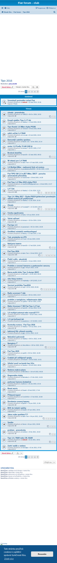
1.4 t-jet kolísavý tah (16, 319)
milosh (24, 102)
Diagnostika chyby (15, 375)
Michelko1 (25, 371)
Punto (15, 104)
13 (51, 209)
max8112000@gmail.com (30, 184)
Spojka (10, 422)
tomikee (24, 432)
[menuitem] (7, 8)
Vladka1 (25, 122)
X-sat (24, 239)
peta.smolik (13, 84)
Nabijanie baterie (14, 244)
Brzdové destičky (15, 153)
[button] (37, 91)
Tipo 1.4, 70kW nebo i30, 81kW (20, 438)
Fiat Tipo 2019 (13, 351)
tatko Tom (25, 162)
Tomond (25, 128)
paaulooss (25, 321)
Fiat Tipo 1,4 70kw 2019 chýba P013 (22, 182)
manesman (26, 177)
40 (46, 193)
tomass (24, 148)
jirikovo (24, 384)
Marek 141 (25, 141)
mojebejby (25, 280)
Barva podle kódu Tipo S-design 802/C (23, 272)
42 (51, 193)
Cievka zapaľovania (15, 213)
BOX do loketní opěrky (17, 408)
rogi (23, 287)
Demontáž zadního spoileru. (19, 140)
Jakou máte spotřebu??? (18, 415)
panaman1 (25, 227)
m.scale (24, 135)
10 (49, 256)
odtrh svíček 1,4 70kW (16, 133)
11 (46, 209)
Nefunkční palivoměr (16, 337)
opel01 (24, 353)
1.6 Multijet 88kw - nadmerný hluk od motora (26, 167)
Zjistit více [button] (9, 559)
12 (49, 209)
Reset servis (12, 388)
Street (24, 424)
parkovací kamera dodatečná (19, 382)
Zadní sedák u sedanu (17, 446)
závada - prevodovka (16, 113)
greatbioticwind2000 (28, 169)
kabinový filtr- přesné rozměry (20, 331)
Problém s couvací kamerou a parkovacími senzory (29, 266)
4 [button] (34, 91)
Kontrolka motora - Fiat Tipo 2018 (21, 325)
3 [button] (31, 91)
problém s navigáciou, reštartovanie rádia (25, 300)
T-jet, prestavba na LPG (17, 237)
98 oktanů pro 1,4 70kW (17, 161)
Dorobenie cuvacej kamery (18, 402)
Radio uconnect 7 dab (16, 293)
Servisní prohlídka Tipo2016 (19, 285)
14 (54, 209)
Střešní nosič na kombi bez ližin (21, 363)
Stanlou (24, 365)
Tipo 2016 (6, 80)
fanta (24, 215)
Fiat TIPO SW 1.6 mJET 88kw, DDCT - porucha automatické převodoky (26, 175)
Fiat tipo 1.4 (12, 225)
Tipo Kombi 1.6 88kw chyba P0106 (22, 127)
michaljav (25, 447)
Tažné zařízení (13, 219)
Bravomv (25, 314)
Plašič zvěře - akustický (17, 259)
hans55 (24, 154)
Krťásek (25, 359)
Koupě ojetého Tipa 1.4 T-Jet (19, 120)
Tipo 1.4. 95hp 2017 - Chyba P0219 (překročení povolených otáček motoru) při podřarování (32, 198)
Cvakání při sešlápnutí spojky (20, 358)
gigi (23, 267)
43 (54, 193)
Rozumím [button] (42, 554)
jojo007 (24, 403)
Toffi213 (24, 114)
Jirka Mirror (26, 345)
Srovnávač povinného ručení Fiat (21, 100)
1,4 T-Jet (11, 189)
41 (49, 193)
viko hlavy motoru (15, 279)
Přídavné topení (14, 395)
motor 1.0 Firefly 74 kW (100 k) (20, 146)
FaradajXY (25, 207)
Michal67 (25, 274)
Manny (24, 233)
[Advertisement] (28, 46)
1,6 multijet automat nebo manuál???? (23, 313)
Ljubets (24, 301)
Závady (10, 205)
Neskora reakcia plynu (17, 370)
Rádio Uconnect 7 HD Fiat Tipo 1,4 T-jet (24, 306)
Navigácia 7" (13, 343)
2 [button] (28, 91)
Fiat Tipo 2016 (13, 251)
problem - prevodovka (17, 430)
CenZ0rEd (25, 397)
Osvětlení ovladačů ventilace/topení (22, 232)
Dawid (24, 390)
